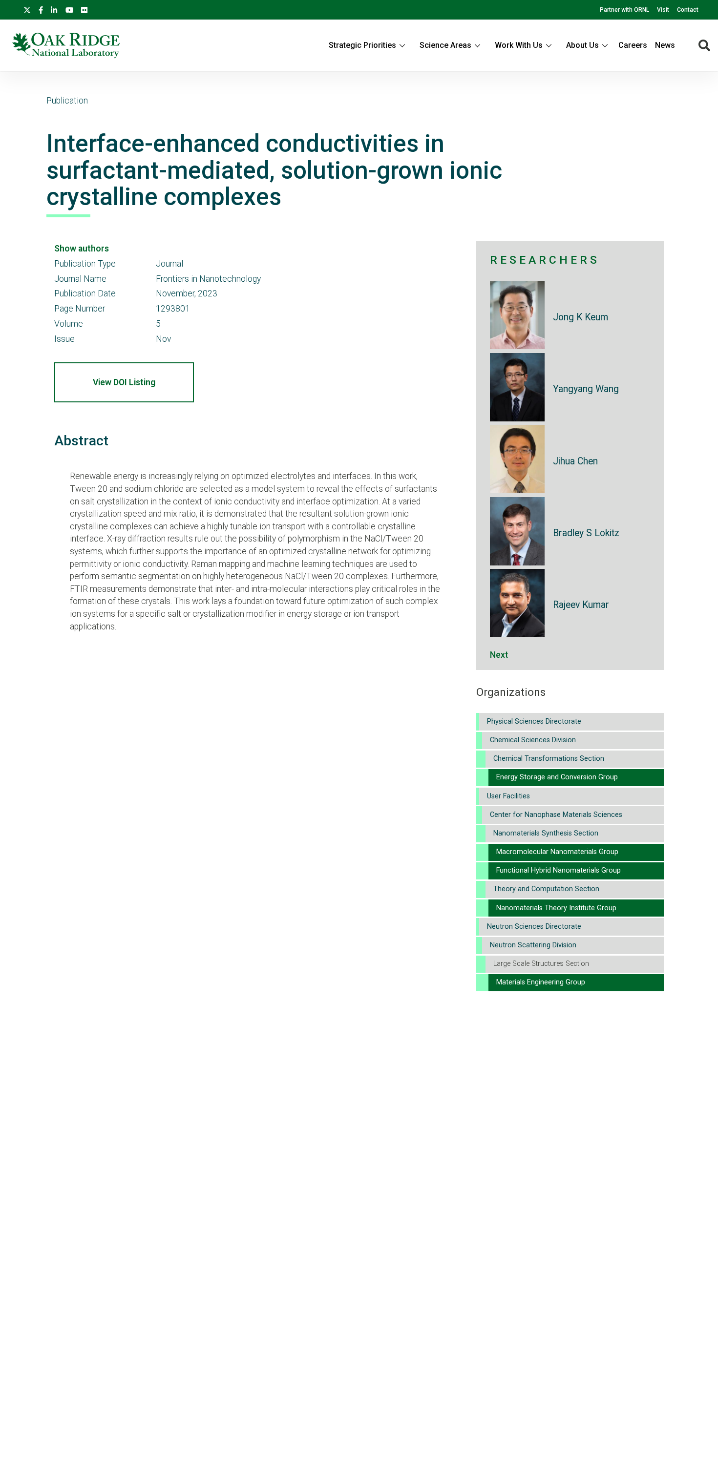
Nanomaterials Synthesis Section (545, 833)
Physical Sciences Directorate (534, 721)
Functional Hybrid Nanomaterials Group (558, 870)
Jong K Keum (580, 317)
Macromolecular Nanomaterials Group (557, 852)
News (665, 45)
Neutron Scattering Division (533, 945)
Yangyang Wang (586, 389)
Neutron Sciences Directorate (534, 926)
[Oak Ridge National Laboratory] (66, 45)
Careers (632, 45)
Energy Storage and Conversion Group (557, 777)
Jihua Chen (575, 461)
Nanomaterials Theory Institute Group (556, 908)
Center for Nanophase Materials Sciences (556, 815)
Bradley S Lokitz (586, 533)
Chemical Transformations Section (548, 758)
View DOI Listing (124, 382)
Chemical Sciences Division (533, 740)
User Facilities (508, 796)
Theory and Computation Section (546, 889)
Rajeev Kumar (581, 604)
